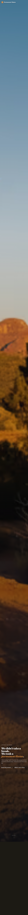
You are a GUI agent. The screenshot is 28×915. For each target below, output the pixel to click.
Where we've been (20, 767)
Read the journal (6, 767)
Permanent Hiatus (9, 2)
